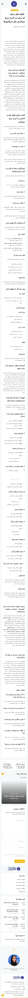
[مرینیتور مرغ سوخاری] (14, 473)
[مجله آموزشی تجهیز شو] (14, 4)
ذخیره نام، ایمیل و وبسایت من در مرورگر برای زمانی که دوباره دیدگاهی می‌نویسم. (14, 855)
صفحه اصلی (22, 10)
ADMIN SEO (16, 800)
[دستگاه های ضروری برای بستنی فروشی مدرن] (22, 926)
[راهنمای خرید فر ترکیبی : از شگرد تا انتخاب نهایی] (22, 919)
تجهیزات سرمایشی (14, 793)
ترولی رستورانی (18, 563)
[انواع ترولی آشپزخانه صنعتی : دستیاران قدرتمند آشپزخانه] (22, 912)
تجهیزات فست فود (14, 10)
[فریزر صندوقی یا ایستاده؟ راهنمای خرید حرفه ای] (22, 904)
